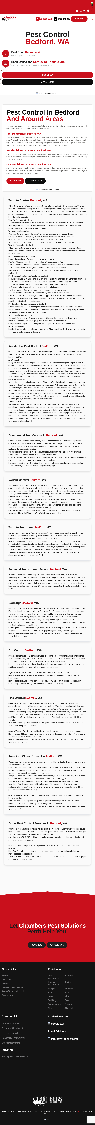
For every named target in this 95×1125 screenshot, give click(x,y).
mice (38, 354)
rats (26, 354)
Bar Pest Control (10, 1033)
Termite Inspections (53, 983)
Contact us (7, 995)
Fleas (10, 703)
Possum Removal (16, 511)
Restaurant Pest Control (13, 1028)
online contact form (50, 837)
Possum (68, 1004)
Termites (68, 988)
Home (5, 975)
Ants (66, 992)
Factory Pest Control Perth (15, 1056)
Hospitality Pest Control (13, 1038)
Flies (66, 1000)
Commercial (9, 1016)
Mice (66, 996)
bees (40, 776)
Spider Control (14, 402)
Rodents (68, 975)
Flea (42, 354)
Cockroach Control (16, 379)
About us (6, 979)
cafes (22, 449)
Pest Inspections (53, 976)
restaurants (13, 449)
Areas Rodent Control (12, 987)
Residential (54, 969)
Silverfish (68, 1008)
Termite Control (15, 547)
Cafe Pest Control (10, 1023)
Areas (5, 983)
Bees (50, 996)
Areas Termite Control (12, 991)
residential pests (67, 352)
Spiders (68, 982)
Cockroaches (54, 1004)
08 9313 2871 (25, 837)
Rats (50, 992)
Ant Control (13, 360)
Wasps (11, 762)
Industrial (7, 1049)
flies (10, 354)
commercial (51, 441)
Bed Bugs (52, 1000)
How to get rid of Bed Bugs (20, 634)
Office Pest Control (11, 1043)
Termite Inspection (16, 541)
